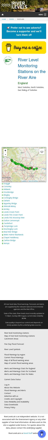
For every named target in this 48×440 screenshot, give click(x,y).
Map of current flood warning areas (18, 363)
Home (4, 19)
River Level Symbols (12, 349)
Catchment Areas (11, 339)
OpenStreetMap (33, 181)
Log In (6, 385)
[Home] (18, 14)
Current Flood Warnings (14, 357)
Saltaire (7, 200)
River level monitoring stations (16, 333)
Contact (7, 393)
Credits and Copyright (13, 399)
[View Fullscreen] (5, 160)
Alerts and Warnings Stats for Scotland (20, 371)
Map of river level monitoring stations (19, 336)
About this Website (12, 387)
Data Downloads (11, 404)
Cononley (7, 186)
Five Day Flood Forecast (14, 344)
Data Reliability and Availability (16, 402)
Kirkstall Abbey (10, 206)
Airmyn (6, 243)
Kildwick (7, 189)
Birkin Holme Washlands (13, 234)
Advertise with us (11, 396)
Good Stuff (27, 433)
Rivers (11, 19)
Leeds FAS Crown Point (13, 215)
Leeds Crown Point (11, 212)
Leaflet (24, 181)
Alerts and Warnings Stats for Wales (18, 374)
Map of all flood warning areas (16, 360)
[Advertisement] (24, 121)
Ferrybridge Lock (10, 226)
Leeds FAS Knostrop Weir (14, 217)
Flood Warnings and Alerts (15, 390)
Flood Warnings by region (14, 354)
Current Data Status (12, 379)
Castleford (8, 223)
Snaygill (7, 183)
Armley (6, 209)
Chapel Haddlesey (11, 237)
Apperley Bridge (10, 203)
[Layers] (42, 151)
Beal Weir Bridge (10, 232)
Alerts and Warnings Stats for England (19, 368)
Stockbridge (9, 192)
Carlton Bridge (10, 240)
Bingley (7, 195)
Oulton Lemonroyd (11, 220)
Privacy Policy (9, 407)
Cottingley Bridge (11, 198)
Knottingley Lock (10, 229)
